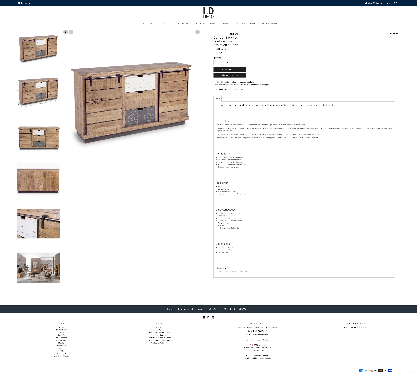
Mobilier (213, 23)
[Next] (71, 32)
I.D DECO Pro (254, 23)
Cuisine (166, 23)
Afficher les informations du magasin (230, 89)
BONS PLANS (154, 23)
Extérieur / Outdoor (269, 23)
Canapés (175, 23)
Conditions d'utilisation (159, 343)
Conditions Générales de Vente (159, 333)
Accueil (143, 23)
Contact (235, 23)
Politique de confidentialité (159, 340)
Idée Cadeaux (187, 23)
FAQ (159, 330)
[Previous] (65, 32)
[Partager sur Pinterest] (397, 33)
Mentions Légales (159, 335)
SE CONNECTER (375, 3)
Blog (243, 23)
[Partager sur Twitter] (394, 33)
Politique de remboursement (159, 338)
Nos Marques (201, 23)
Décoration (224, 23)
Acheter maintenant (229, 75)
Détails (217, 99)
